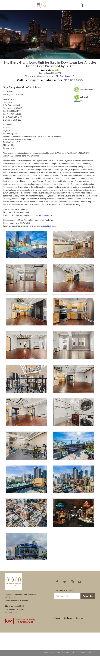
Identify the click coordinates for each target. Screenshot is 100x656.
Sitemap (79, 618)
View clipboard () (86, 90)
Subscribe (88, 596)
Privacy (57, 618)
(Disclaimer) (51, 226)
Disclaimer (68, 618)
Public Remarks (63, 652)
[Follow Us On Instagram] (72, 582)
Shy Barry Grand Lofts (65, 76)
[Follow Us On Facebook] (57, 582)
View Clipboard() (87, 652)
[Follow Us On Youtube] (80, 582)
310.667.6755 (73, 80)
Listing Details (48, 652)
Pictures (75, 652)
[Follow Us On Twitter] (64, 582)
